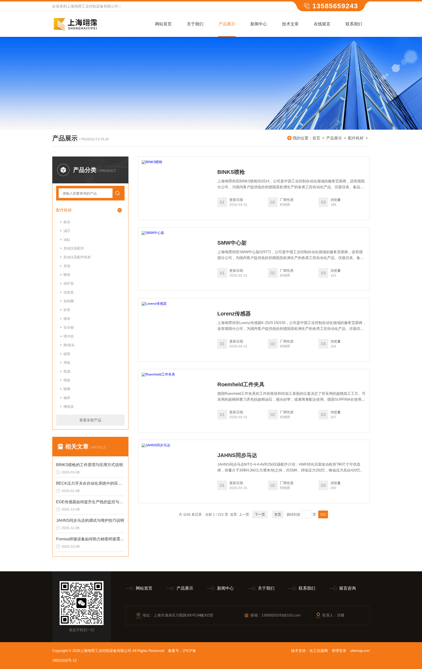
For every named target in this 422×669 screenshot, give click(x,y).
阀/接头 (69, 345)
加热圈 (68, 301)
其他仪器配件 (73, 248)
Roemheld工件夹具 (240, 384)
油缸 (66, 239)
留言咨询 (347, 588)
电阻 (66, 380)
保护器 (68, 283)
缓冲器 (68, 336)
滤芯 (66, 231)
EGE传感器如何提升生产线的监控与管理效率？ (90, 502)
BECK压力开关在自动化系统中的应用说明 (90, 483)
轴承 (66, 398)
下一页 (260, 514)
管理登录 (339, 650)
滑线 (66, 363)
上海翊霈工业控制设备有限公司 (92, 6)
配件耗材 (356, 138)
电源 (66, 371)
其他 (66, 266)
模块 (66, 319)
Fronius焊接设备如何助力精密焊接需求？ (90, 539)
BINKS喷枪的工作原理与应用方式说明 (89, 465)
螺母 (66, 275)
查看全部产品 (90, 420)
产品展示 (227, 24)
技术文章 (290, 24)
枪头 (66, 222)
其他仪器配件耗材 (77, 257)
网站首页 (163, 24)
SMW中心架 (232, 243)
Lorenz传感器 (234, 313)
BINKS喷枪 (231, 172)
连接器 (68, 292)
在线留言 (322, 24)
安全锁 (68, 327)
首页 (316, 138)
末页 (277, 514)
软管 (66, 310)
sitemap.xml (360, 650)
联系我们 (354, 24)
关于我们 (195, 24)
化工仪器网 (318, 650)
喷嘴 (66, 389)
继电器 (68, 406)
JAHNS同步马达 (237, 455)
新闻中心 (258, 24)
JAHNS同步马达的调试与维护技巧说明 (90, 520)
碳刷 (66, 354)
